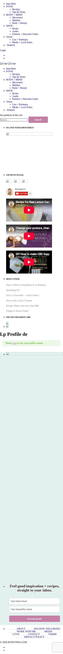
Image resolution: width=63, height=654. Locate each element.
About (9, 101)
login (14, 343)
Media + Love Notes (22, 107)
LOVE (16, 634)
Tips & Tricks (18, 77)
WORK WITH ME (26, 631)
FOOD (9, 71)
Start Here (11, 68)
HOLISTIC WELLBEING (47, 628)
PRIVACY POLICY (34, 637)
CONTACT (34, 634)
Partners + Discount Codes (25, 99)
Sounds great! (34, 618)
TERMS (52, 634)
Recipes (16, 74)
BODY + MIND (14, 79)
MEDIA (48, 631)
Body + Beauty (19, 88)
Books (15, 93)
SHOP (9, 90)
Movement (17, 82)
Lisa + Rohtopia (20, 104)
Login (3, 50)
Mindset (16, 85)
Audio (15, 96)
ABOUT (21, 628)
